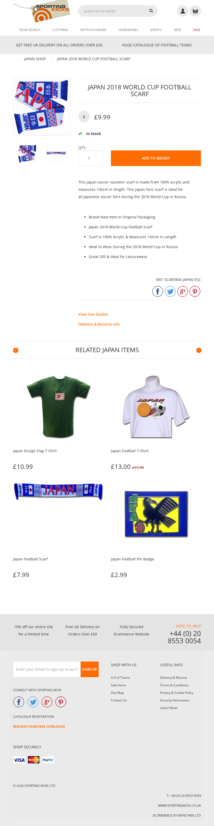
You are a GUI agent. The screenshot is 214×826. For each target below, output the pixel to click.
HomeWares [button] (128, 30)
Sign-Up (89, 669)
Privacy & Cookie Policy (176, 692)
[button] (15, 350)
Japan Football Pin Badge (132, 558)
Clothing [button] (60, 30)
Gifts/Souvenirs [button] (93, 30)
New (177, 30)
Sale (196, 30)
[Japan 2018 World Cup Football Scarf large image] (27, 153)
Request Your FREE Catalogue (39, 726)
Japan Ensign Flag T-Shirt (35, 450)
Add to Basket (156, 158)
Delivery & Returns (173, 677)
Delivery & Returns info (99, 324)
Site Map (117, 692)
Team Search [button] (29, 30)
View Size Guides (93, 314)
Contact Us (119, 700)
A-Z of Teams (120, 677)
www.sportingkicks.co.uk (179, 805)
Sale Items (118, 685)
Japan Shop (35, 58)
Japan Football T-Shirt (129, 450)
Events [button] (156, 30)
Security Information (174, 700)
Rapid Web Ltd (189, 815)
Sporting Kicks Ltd (40, 786)
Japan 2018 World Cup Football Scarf (93, 58)
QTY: (82, 147)
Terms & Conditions (174, 685)
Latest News (169, 708)
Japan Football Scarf (30, 558)
